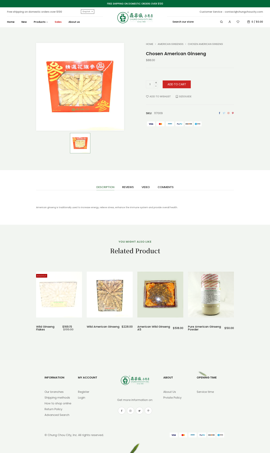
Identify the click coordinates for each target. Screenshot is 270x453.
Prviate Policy (172, 398)
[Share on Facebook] (219, 113)
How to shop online (58, 403)
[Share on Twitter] (224, 113)
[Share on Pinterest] (233, 113)
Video (146, 187)
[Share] (228, 113)
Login (81, 398)
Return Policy (53, 409)
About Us (169, 392)
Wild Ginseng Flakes (45, 328)
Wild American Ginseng (103, 326)
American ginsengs (170, 44)
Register (83, 392)
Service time (205, 392)
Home (149, 44)
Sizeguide (185, 96)
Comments (166, 187)
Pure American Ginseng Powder (204, 328)
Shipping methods (57, 398)
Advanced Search (57, 415)
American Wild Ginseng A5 (153, 328)
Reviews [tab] (128, 187)
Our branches (54, 392)
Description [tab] (105, 187)
